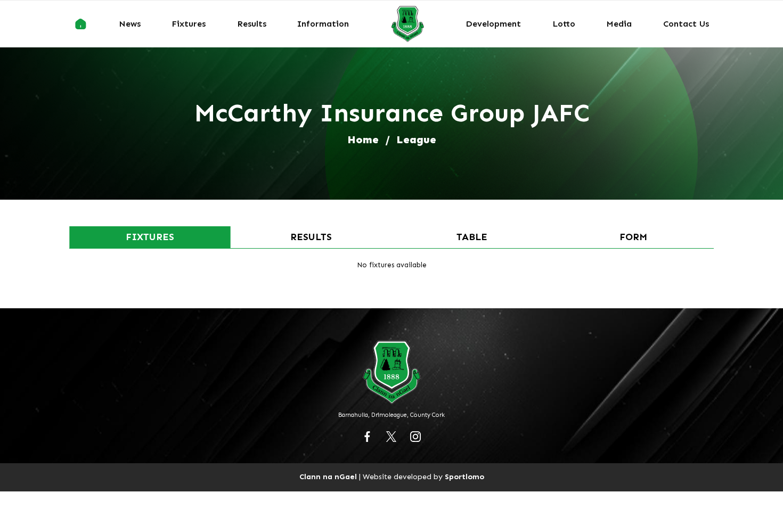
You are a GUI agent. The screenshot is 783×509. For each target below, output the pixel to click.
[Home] (80, 24)
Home (363, 139)
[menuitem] (80, 24)
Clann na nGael (328, 476)
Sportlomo (464, 476)
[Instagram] (415, 437)
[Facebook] (367, 437)
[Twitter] (391, 437)
